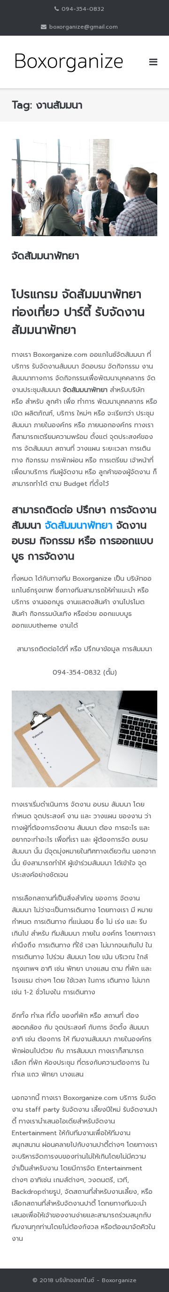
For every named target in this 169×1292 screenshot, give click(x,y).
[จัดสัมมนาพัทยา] (84, 187)
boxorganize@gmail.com (83, 27)
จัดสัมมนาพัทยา (45, 255)
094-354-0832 (82, 9)
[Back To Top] (145, 1268)
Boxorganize (119, 1280)
